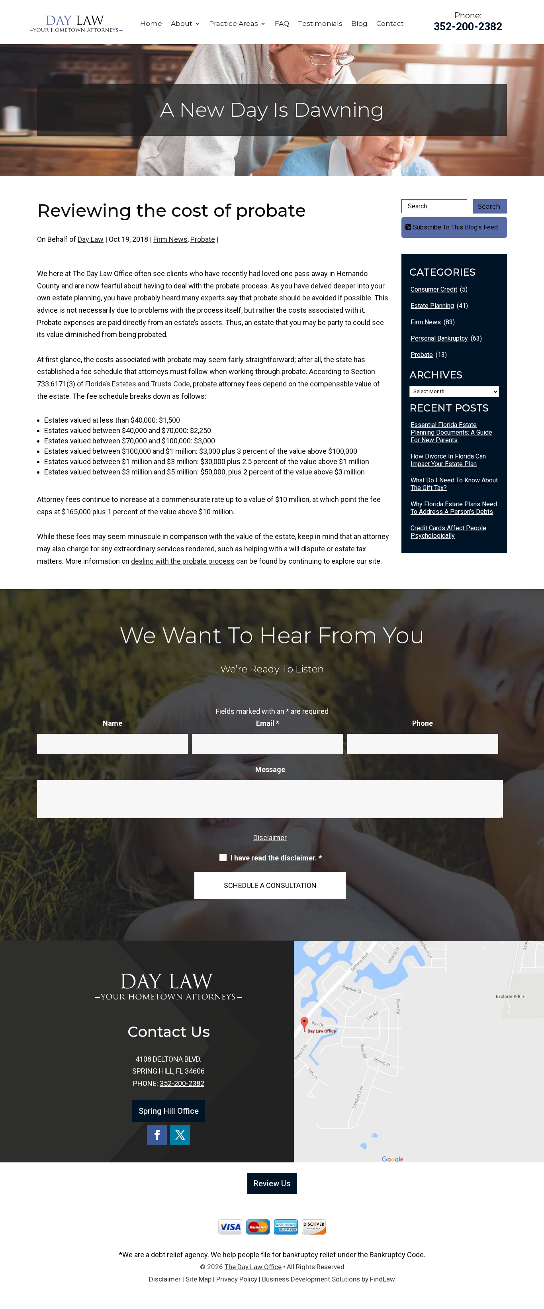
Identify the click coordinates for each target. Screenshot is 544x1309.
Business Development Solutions (311, 1279)
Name (112, 723)
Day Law (91, 239)
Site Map (198, 1279)
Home (151, 24)
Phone (422, 723)
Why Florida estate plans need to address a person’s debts (454, 507)
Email (267, 723)
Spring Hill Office (169, 1111)
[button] (536, 1251)
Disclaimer (270, 837)
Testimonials (320, 24)
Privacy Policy (236, 1279)
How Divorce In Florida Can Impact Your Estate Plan (448, 460)
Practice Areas (233, 24)
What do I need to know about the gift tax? (454, 484)
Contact (390, 24)
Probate (202, 239)
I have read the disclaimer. (276, 858)
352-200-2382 (468, 26)
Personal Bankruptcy (439, 338)
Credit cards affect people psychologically (448, 531)
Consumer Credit (434, 289)
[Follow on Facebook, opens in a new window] (157, 1135)
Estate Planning (432, 306)
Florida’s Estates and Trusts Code (137, 384)
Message (270, 769)
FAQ (282, 24)
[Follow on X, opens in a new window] (180, 1135)
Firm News (170, 239)
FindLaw (382, 1279)
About (181, 24)
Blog (359, 24)
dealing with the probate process (183, 561)
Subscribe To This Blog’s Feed (455, 227)
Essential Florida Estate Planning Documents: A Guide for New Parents (451, 432)
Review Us (272, 1183)
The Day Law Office (253, 1267)
